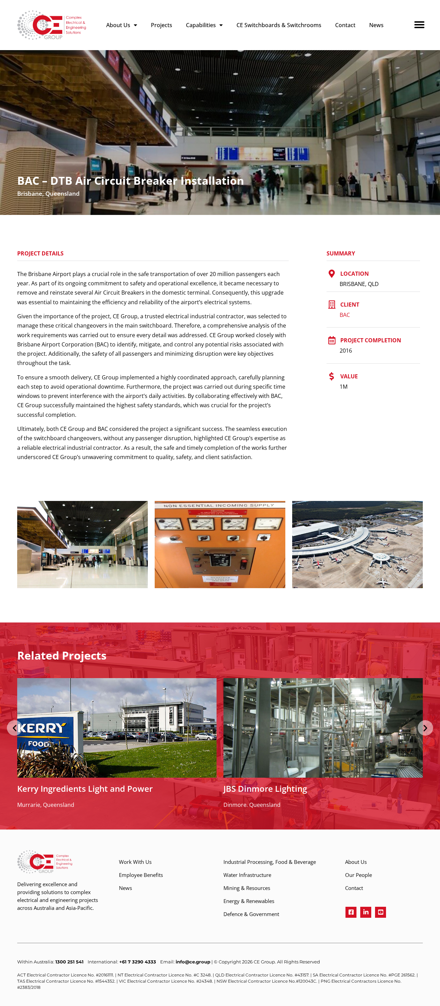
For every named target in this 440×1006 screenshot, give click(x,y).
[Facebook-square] (351, 912)
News (376, 25)
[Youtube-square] (380, 912)
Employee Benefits (141, 874)
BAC (345, 315)
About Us (118, 25)
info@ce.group (193, 961)
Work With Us (135, 861)
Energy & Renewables (248, 901)
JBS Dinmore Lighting (265, 788)
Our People (358, 874)
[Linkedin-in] (366, 912)
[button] (416, 20)
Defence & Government (251, 914)
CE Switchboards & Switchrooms (278, 25)
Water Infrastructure (247, 874)
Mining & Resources (246, 887)
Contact (345, 25)
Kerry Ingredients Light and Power (85, 788)
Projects (161, 25)
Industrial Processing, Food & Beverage (269, 861)
